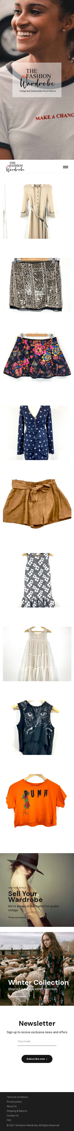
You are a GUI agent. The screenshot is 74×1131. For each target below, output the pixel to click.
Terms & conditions (17, 1097)
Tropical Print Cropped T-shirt (37, 835)
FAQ (9, 1120)
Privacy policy (14, 1101)
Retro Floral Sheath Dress (37, 614)
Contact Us (13, 1115)
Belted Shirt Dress (37, 245)
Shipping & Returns (17, 1111)
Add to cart (34, 250)
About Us (12, 1106)
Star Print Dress (37, 467)
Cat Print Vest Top (37, 761)
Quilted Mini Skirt (37, 393)
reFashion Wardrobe (26, 1125)
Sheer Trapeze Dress (37, 688)
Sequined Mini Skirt (36, 319)
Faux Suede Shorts (36, 540)
